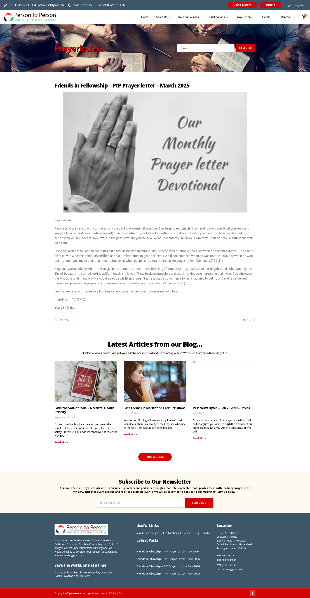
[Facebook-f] (252, 593)
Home (145, 17)
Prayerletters (244, 17)
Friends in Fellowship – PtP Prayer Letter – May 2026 (168, 566)
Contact (286, 17)
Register (299, 5)
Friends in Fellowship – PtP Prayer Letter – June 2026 (168, 559)
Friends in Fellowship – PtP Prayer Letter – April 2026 (168, 573)
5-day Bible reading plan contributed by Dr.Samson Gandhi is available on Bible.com (84, 574)
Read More (61, 442)
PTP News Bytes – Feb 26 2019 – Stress (221, 408)
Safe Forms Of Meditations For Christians (154, 408)
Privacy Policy (117, 593)
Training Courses (188, 17)
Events (266, 17)
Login (288, 5)
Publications (217, 17)
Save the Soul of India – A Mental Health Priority (84, 410)
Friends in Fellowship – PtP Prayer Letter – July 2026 (167, 551)
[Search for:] (205, 49)
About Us (161, 17)
